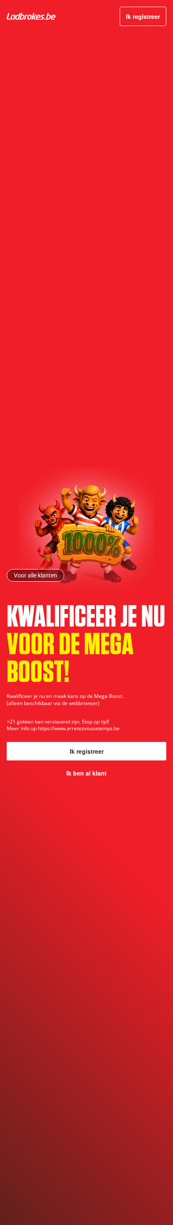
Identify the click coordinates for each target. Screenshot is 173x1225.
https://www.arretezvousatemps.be (79, 728)
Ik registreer (143, 16)
